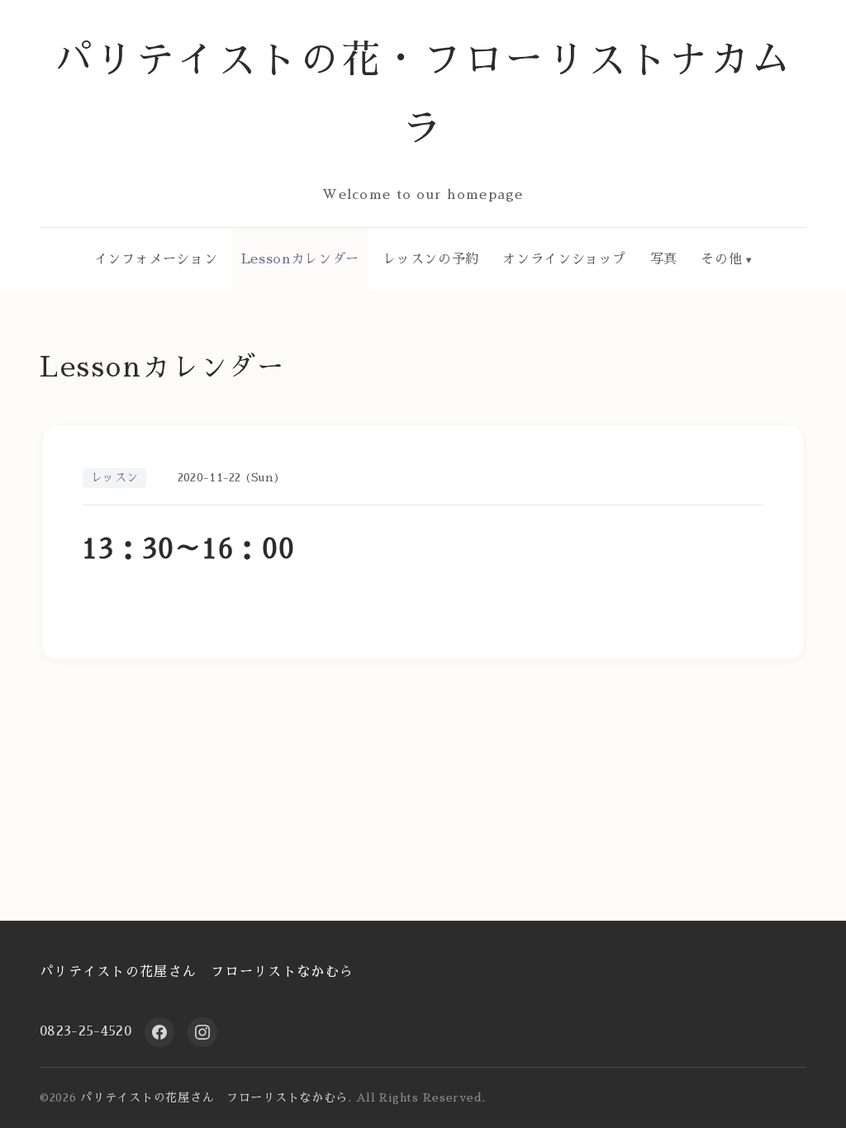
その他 (721, 259)
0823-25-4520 (85, 1031)
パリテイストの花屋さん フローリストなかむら (197, 972)
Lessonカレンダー (300, 259)
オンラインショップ (564, 259)
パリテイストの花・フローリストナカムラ (423, 94)
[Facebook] (159, 1032)
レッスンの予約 (430, 259)
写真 (663, 259)
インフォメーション (156, 259)
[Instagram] (202, 1032)
